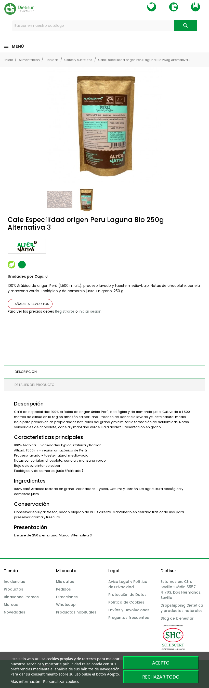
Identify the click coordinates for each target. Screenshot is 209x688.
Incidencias (14, 581)
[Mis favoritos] (151, 6)
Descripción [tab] (26, 371)
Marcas (11, 604)
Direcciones (67, 596)
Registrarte (64, 311)
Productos (13, 589)
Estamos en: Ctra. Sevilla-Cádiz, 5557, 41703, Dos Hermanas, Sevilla (181, 589)
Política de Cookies (126, 602)
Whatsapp (66, 604)
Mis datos (65, 581)
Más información (25, 681)
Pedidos (63, 589)
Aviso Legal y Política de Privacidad (127, 584)
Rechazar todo (160, 677)
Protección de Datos (127, 594)
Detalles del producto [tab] (35, 384)
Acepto (160, 663)
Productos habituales (76, 612)
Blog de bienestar (177, 618)
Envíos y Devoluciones (128, 609)
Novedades (14, 612)
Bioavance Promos (21, 596)
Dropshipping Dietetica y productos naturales (182, 608)
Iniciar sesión (90, 311)
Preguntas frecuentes (128, 617)
